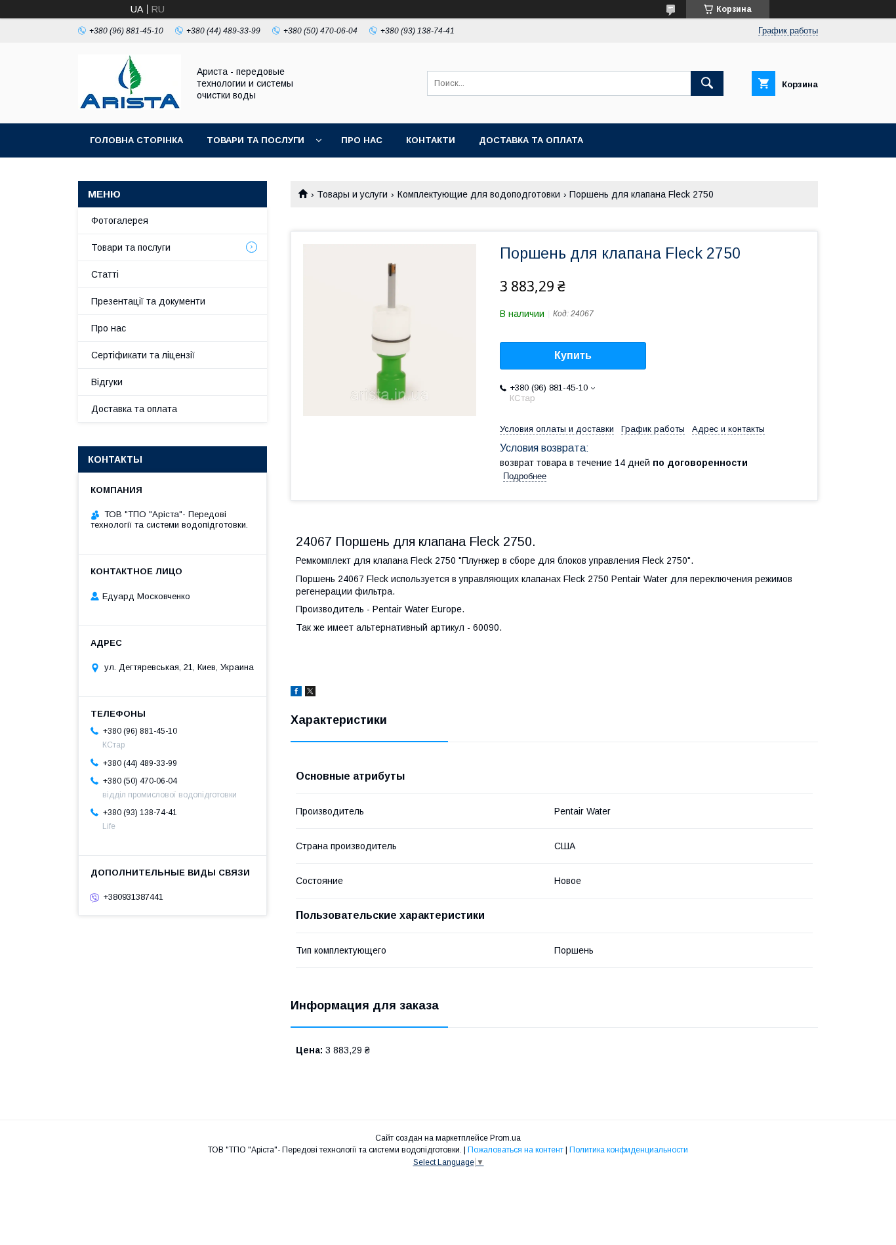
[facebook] (296, 693)
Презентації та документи (148, 301)
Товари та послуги (255, 140)
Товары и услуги (352, 194)
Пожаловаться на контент (515, 1149)
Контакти (430, 140)
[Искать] (707, 83)
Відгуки (107, 382)
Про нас (361, 140)
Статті (105, 274)
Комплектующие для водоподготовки (478, 194)
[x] (310, 693)
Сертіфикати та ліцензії (143, 355)
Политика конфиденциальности (628, 1149)
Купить (573, 355)
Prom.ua (505, 1138)
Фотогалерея (119, 220)
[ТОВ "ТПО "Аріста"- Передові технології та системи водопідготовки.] (129, 106)
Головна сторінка (136, 140)
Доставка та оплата (531, 140)
